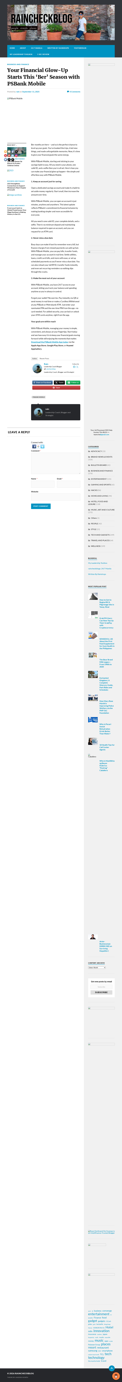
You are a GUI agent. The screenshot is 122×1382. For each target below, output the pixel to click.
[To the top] (112, 1368)
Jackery (99, 1334)
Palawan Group (94, 1345)
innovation (101, 1330)
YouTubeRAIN (80, 48)
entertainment (98, 1313)
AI (92, 1311)
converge (107, 1310)
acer (89, 1311)
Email (60, 479)
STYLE (93, 529)
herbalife (99, 1324)
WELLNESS (95, 546)
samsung (92, 1350)
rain (17, 91)
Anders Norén (22, 1377)
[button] (34, 447)
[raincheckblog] (61, 22)
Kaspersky (91, 1337)
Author (34, 358)
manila (101, 1337)
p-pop (111, 1341)
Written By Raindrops (58, 48)
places (106, 1344)
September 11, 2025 (30, 91)
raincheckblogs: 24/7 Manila (99, 568)
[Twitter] (77, 366)
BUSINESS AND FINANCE (18, 64)
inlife (90, 1331)
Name (34, 479)
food (104, 1317)
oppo (106, 1341)
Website (34, 491)
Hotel (109, 1327)
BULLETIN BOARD (99, 465)
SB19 (99, 1351)
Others (94, 518)
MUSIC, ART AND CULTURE (103, 510)
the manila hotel (94, 1361)
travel (103, 1361)
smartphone (107, 1351)
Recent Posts (44, 358)
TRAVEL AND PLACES (100, 540)
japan (105, 1334)
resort (92, 1347)
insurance (92, 1334)
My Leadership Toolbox (21, 54)
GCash (108, 1321)
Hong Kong (107, 1324)
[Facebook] (74, 366)
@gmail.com (104, 434)
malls (96, 1337)
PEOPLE (94, 523)
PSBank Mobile (39, 397)
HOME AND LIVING (99, 496)
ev (111, 1314)
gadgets (101, 1321)
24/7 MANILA (36, 48)
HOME (12, 48)
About (23, 48)
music (99, 1340)
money (91, 1341)
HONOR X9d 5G (99, 1328)
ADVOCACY (96, 451)
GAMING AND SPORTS (101, 484)
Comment (35, 451)
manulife (107, 1337)
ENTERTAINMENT (99, 479)
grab (94, 1324)
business (97, 1311)
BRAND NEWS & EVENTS (101, 457)
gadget (92, 1320)
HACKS (94, 490)
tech (108, 1353)
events (90, 1318)
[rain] (37, 372)
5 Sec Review (43, 54)
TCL (102, 1354)
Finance (97, 1317)
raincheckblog (51, 369)
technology (96, 1357)
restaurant (103, 1347)
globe (90, 1324)
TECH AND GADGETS (100, 535)
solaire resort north (93, 1354)
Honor (90, 1328)
